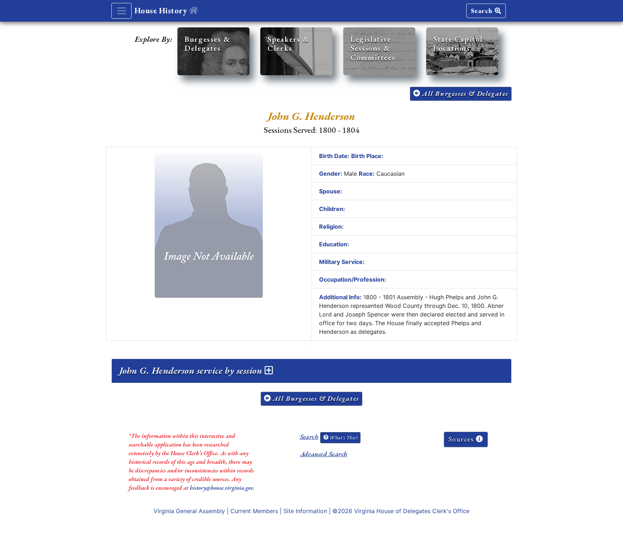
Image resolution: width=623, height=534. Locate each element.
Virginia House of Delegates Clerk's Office (411, 511)
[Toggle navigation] (121, 11)
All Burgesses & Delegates (464, 93)
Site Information (305, 511)
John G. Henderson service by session (192, 370)
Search (483, 10)
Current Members (254, 511)
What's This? (342, 437)
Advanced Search (324, 454)
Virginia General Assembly (189, 511)
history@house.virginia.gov (221, 488)
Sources (462, 439)
